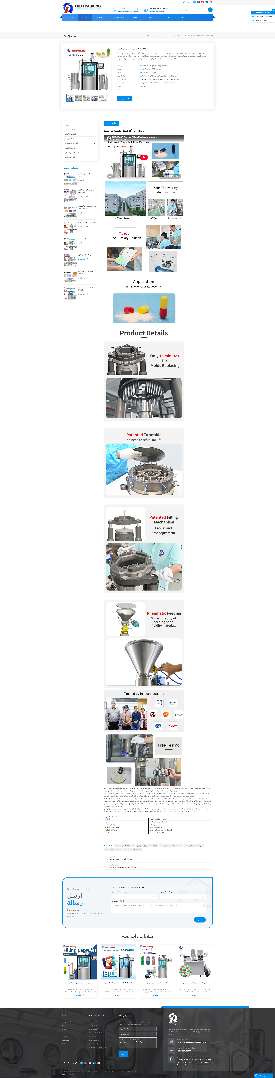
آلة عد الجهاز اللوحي (94, 1040)
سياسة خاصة (135, 1071)
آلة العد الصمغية (93, 1025)
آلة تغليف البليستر (70, 139)
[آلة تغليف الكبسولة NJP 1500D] (70, 293)
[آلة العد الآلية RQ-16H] (70, 260)
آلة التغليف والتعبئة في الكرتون (85, 175)
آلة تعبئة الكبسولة (93, 1044)
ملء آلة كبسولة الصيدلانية (194, 846)
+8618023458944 (157, 11)
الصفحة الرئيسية (66, 1022)
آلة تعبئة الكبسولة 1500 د (133, 849)
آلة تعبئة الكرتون (69, 148)
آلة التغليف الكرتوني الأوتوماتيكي (97, 1047)
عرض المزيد (81, 180)
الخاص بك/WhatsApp (120, 892)
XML (128, 1071)
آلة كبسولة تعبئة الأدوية (113, 849)
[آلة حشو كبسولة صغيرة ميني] (118, 961)
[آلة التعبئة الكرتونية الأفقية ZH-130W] (70, 195)
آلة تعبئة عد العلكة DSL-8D (86, 222)
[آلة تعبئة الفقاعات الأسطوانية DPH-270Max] (70, 211)
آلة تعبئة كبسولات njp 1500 (124, 846)
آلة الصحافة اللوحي (94, 1029)
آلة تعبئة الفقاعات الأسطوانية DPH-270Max (87, 207)
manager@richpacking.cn (128, 11)
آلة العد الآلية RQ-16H (85, 255)
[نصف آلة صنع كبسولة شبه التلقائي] (156, 961)
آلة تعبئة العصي (69, 157)
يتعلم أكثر (78, 995)
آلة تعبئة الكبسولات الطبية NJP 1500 (132, 887)
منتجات (85, 17)
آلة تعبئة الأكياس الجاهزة (72, 153)
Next (216, 971)
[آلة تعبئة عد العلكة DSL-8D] (70, 228)
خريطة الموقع (121, 1071)
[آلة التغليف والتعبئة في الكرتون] (70, 179)
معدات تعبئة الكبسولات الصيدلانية (171, 846)
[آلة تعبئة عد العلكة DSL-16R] (70, 244)
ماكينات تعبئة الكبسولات (179, 35)
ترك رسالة (262, 1076)
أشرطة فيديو (100, 17)
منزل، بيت (70, 17)
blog (135, 17)
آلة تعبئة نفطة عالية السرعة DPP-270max (86, 272)
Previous (58, 971)
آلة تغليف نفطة (93, 1022)
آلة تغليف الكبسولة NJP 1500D (85, 289)
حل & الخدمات (119, 17)
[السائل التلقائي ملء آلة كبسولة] (195, 961)
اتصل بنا (181, 17)
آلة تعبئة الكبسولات (164, 35)
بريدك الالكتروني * (167, 892)
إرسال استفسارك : (118, 901)
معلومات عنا (165, 17)
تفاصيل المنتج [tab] (111, 123)
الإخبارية (149, 17)
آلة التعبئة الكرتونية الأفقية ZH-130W (86, 191)
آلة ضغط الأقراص (70, 134)
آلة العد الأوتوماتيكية (71, 143)
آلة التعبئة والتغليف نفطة (95, 1033)
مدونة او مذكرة (112, 1071)
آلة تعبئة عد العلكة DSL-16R (87, 239)
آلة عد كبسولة (92, 1036)
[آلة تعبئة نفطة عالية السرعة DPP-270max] (70, 277)
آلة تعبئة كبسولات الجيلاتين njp (147, 846)
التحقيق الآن (123, 99)
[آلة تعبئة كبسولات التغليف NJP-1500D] (79, 961)
